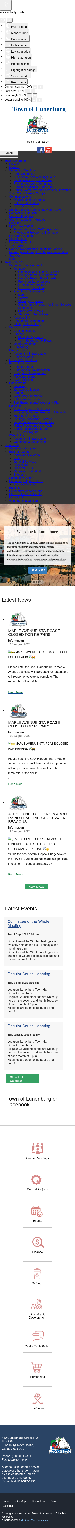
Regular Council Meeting (29, 974)
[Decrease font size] (27, 91)
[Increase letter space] (39, 100)
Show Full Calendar (16, 1079)
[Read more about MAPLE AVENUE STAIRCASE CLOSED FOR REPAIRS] (18, 619)
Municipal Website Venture (34, 1520)
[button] (34, 582)
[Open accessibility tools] (6, 5)
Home (30, 141)
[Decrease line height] (29, 95)
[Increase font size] (33, 91)
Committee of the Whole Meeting (28, 923)
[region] (37, 545)
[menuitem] (16, 160)
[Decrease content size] (35, 87)
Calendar (8, 1505)
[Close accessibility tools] (10, 20)
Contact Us (42, 141)
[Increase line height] (35, 95)
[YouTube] (48, 150)
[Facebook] (40, 150)
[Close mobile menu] (9, 157)
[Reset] (3, 20)
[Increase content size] (40, 87)
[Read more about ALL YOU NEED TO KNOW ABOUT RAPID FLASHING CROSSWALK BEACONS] (18, 802)
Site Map (20, 1501)
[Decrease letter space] (33, 100)
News (54, 1501)
